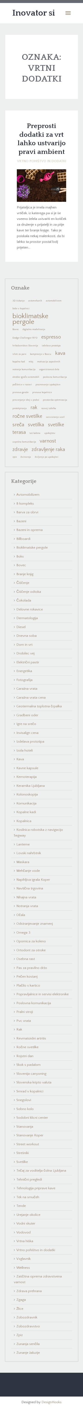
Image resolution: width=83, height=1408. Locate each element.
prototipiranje (19, 408)
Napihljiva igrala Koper (33, 880)
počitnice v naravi (22, 384)
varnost (48, 441)
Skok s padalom (28, 1065)
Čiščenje (22, 583)
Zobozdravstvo (28, 1326)
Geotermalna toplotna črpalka (39, 706)
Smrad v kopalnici (29, 1091)
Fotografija (24, 680)
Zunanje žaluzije (28, 1353)
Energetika (24, 671)
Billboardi (23, 539)
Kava (20, 759)
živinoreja (26, 457)
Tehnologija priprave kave (35, 1188)
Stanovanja (24, 1127)
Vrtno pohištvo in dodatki (41, 161)
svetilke (56, 425)
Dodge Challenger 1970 (25, 337)
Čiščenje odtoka (28, 592)
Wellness (23, 1268)
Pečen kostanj (27, 977)
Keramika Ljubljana (30, 786)
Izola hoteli (24, 750)
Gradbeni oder (27, 715)
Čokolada (23, 600)
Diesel (21, 627)
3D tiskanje (18, 300)
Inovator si (33, 13)
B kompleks (25, 504)
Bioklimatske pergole (32, 548)
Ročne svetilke (27, 1047)
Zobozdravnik (26, 1317)
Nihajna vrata (26, 897)
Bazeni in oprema (29, 530)
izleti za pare (19, 354)
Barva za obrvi (27, 512)
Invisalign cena (27, 733)
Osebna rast (25, 959)
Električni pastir (27, 662)
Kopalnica (23, 821)
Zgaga (21, 1300)
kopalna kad (18, 361)
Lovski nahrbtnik (28, 853)
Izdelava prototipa (30, 742)
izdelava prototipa (51, 345)
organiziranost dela (49, 369)
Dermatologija (27, 618)
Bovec (15, 329)
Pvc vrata (23, 1021)
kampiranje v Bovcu (40, 354)
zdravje (20, 449)
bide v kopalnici (21, 308)
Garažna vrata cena (31, 698)
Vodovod (23, 1232)
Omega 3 (23, 933)
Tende (21, 1206)
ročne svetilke (27, 416)
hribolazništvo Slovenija (25, 345)
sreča (18, 425)
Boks (20, 556)
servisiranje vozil (55, 417)
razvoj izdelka (48, 408)
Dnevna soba (26, 636)
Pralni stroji (24, 1012)
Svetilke (22, 1162)
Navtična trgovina (29, 888)
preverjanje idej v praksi (25, 400)
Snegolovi (23, 1100)
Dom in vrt (24, 645)
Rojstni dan (24, 1056)
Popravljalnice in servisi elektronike (42, 994)
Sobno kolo (25, 1109)
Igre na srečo (26, 724)
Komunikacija (26, 803)
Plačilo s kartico (28, 985)
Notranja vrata (27, 906)
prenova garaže (20, 392)
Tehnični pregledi (29, 1179)
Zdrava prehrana (29, 1291)
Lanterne (23, 844)
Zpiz (19, 1335)
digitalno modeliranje (34, 329)
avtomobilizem (54, 300)
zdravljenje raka (48, 449)
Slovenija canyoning (31, 1074)
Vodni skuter (25, 1223)
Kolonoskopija (27, 794)
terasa (19, 432)
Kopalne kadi (26, 812)
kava (60, 353)
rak (33, 407)
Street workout (27, 1144)
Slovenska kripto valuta (33, 1082)
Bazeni (21, 521)
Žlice (19, 1309)
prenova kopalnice (42, 392)
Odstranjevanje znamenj (34, 924)
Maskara (22, 862)
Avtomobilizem (27, 495)
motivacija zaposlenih (48, 361)
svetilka (36, 425)
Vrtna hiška (24, 1241)
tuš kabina (35, 433)
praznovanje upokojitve (48, 384)
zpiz (14, 457)
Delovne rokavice (29, 609)
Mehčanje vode (28, 871)
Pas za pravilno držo (31, 968)
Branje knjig (24, 574)
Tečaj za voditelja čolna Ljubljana (41, 1171)
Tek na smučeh (27, 1197)
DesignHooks (52, 1402)
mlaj (31, 361)
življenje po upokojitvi (46, 457)
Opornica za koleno (31, 941)
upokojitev (49, 433)
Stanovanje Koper (29, 1135)
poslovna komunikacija (55, 377)
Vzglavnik (23, 1259)
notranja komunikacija (24, 369)
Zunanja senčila (28, 1344)
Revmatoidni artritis (31, 1038)
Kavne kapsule (27, 768)
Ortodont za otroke (31, 950)
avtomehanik (35, 300)
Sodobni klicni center (32, 1118)
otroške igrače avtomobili (25, 377)
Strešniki (22, 1153)
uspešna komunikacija (24, 441)
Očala (20, 915)
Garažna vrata (26, 689)
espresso (51, 337)
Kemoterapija (26, 777)
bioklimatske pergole (30, 319)
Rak (19, 1029)
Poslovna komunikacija (33, 1003)
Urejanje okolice (28, 1215)
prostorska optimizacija (55, 400)
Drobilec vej (25, 653)
